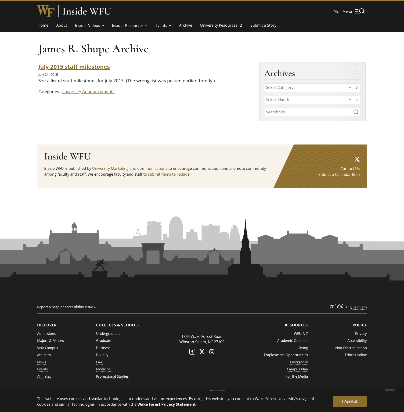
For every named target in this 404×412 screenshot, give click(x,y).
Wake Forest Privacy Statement (166, 404)
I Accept (349, 401)
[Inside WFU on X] (357, 159)
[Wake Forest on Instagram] (212, 353)
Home (43, 25)
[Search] (356, 112)
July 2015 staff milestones (74, 66)
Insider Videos (87, 25)
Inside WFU (86, 11)
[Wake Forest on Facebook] (192, 353)
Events (161, 25)
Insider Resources (128, 25)
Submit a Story (263, 25)
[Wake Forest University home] (45, 11)
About (61, 25)
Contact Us (350, 168)
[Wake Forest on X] (202, 353)
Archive (185, 25)
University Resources (218, 27)
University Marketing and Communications (129, 168)
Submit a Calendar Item (339, 174)
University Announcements (88, 91)
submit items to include (169, 174)
